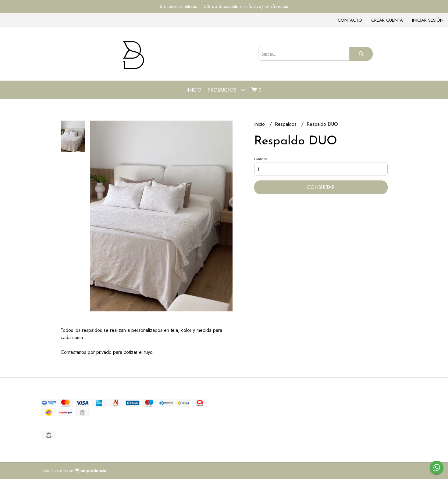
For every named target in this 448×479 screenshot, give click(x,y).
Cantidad (260, 158)
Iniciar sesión (427, 20)
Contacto (350, 20)
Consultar (321, 187)
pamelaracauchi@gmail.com (319, 426)
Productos (223, 89)
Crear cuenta (387, 20)
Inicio (194, 89)
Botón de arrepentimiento (315, 446)
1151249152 (304, 433)
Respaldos (286, 124)
